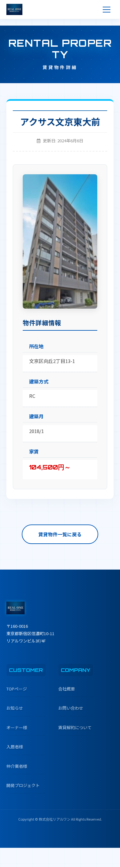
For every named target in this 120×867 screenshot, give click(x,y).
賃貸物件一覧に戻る (60, 534)
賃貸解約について (75, 727)
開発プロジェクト (23, 785)
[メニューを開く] (107, 10)
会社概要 (66, 689)
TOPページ (16, 689)
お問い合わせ (70, 708)
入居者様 (14, 747)
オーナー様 (16, 727)
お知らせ (14, 708)
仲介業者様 (16, 766)
